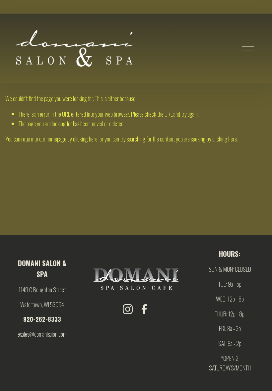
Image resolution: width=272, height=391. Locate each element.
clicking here (85, 139)
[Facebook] (144, 309)
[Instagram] (127, 309)
